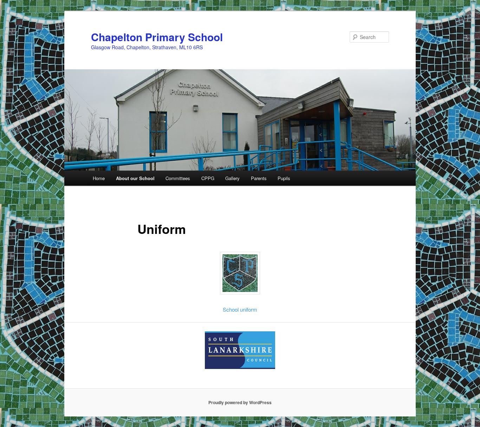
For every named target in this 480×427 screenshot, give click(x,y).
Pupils (284, 178)
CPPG (207, 178)
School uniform (240, 309)
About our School (135, 178)
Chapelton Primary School (157, 36)
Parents (259, 178)
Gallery (232, 178)
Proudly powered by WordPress (240, 402)
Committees (178, 178)
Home (99, 178)
